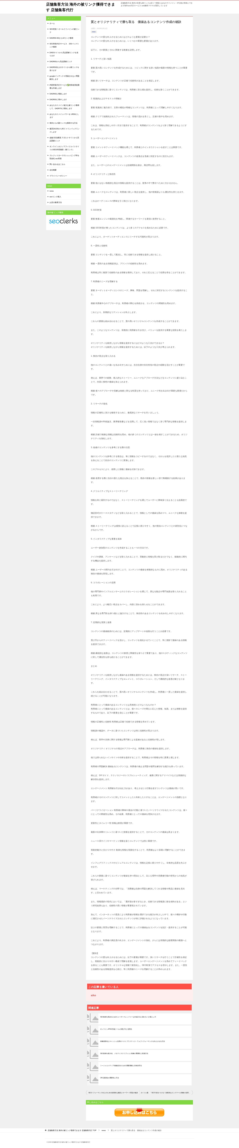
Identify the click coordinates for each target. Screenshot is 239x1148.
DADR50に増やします (58, 100)
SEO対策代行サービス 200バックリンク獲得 (64, 45)
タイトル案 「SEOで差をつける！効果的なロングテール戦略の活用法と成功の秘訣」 (167, 1093)
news (94, 32)
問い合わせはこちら (57, 164)
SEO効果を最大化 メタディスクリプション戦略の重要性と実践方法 (124, 1053)
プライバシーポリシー (58, 176)
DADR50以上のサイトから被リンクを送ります (64, 68)
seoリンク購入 (55, 197)
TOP (72, 1130)
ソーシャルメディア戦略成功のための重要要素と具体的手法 (121, 1066)
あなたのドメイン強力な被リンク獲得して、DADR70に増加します (64, 106)
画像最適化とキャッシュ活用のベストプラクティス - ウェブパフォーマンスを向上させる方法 (132, 1041)
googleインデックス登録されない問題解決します (64, 77)
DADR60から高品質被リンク (61, 61)
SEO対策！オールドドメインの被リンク (64, 30)
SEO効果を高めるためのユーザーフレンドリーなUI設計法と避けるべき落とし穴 (128, 1017)
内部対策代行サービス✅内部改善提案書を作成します (65, 86)
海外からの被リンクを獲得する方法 (63, 123)
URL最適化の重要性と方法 (109, 1078)
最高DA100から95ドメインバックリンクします (65, 130)
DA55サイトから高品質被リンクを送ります (64, 54)
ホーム (52, 23)
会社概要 (53, 170)
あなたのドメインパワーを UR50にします (64, 115)
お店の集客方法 (56, 202)
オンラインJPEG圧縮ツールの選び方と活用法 (116, 1029)
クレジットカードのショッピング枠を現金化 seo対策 (64, 157)
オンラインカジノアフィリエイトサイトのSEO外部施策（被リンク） (64, 148)
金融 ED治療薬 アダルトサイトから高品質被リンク (64, 139)
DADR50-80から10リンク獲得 (61, 38)
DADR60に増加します (58, 94)
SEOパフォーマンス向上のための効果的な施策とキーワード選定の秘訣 (113, 1093)
